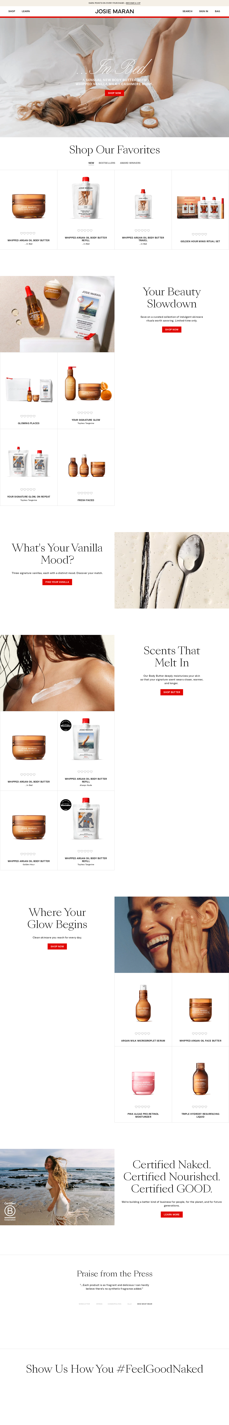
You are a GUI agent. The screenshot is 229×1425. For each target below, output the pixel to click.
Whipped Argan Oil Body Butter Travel (143, 239)
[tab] (84, 1304)
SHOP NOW (114, 93)
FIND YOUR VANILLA (57, 582)
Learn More (172, 1214)
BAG (217, 11)
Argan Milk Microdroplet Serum (143, 1040)
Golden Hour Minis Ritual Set (200, 241)
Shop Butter (171, 692)
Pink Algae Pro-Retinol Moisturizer (143, 1115)
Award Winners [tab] (130, 163)
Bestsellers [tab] (107, 163)
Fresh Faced (86, 500)
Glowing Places (28, 423)
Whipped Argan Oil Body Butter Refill (86, 239)
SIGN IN (203, 11)
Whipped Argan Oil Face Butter (200, 1040)
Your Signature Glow (86, 419)
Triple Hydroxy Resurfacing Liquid (200, 1115)
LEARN (26, 11)
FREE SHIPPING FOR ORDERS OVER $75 (114, 3)
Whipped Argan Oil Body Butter (28, 240)
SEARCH (187, 11)
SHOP (11, 11)
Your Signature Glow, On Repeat (28, 496)
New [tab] (91, 163)
